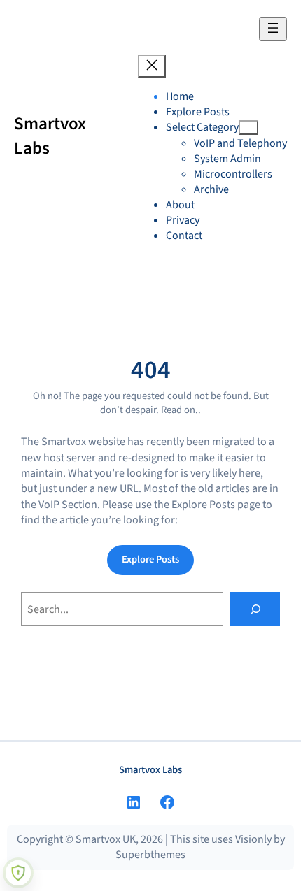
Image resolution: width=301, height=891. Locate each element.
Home (180, 96)
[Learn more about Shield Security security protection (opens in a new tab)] (18, 872)
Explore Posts (150, 559)
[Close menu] (152, 66)
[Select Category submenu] (248, 127)
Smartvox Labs (50, 136)
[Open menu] (273, 29)
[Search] (255, 609)
